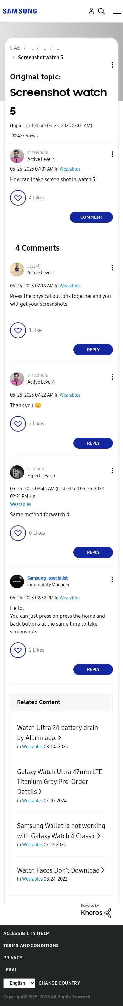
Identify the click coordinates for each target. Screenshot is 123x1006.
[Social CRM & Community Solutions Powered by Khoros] (96, 911)
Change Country (59, 983)
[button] (101, 154)
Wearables (70, 169)
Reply (93, 350)
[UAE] (20, 11)
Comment (91, 217)
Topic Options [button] (101, 65)
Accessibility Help (26, 933)
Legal (10, 970)
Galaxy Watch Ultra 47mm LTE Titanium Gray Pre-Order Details (59, 782)
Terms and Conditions (31, 945)
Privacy (12, 958)
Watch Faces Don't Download (58, 870)
